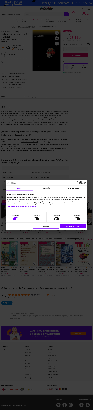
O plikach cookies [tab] (73, 188)
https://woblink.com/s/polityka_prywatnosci (21, 206)
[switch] (36, 218)
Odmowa (46, 226)
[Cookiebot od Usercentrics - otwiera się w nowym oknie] (78, 182)
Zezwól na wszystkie (72, 226)
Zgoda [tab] (19, 188)
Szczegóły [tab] (46, 188)
